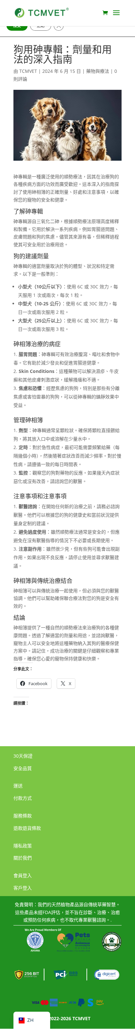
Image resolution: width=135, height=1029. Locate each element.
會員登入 (22, 875)
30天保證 (22, 756)
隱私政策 (22, 846)
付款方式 (22, 798)
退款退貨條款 (27, 828)
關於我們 (22, 858)
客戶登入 (22, 888)
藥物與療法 (97, 71)
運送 (18, 785)
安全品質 (22, 768)
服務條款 (22, 815)
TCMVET (28, 71)
